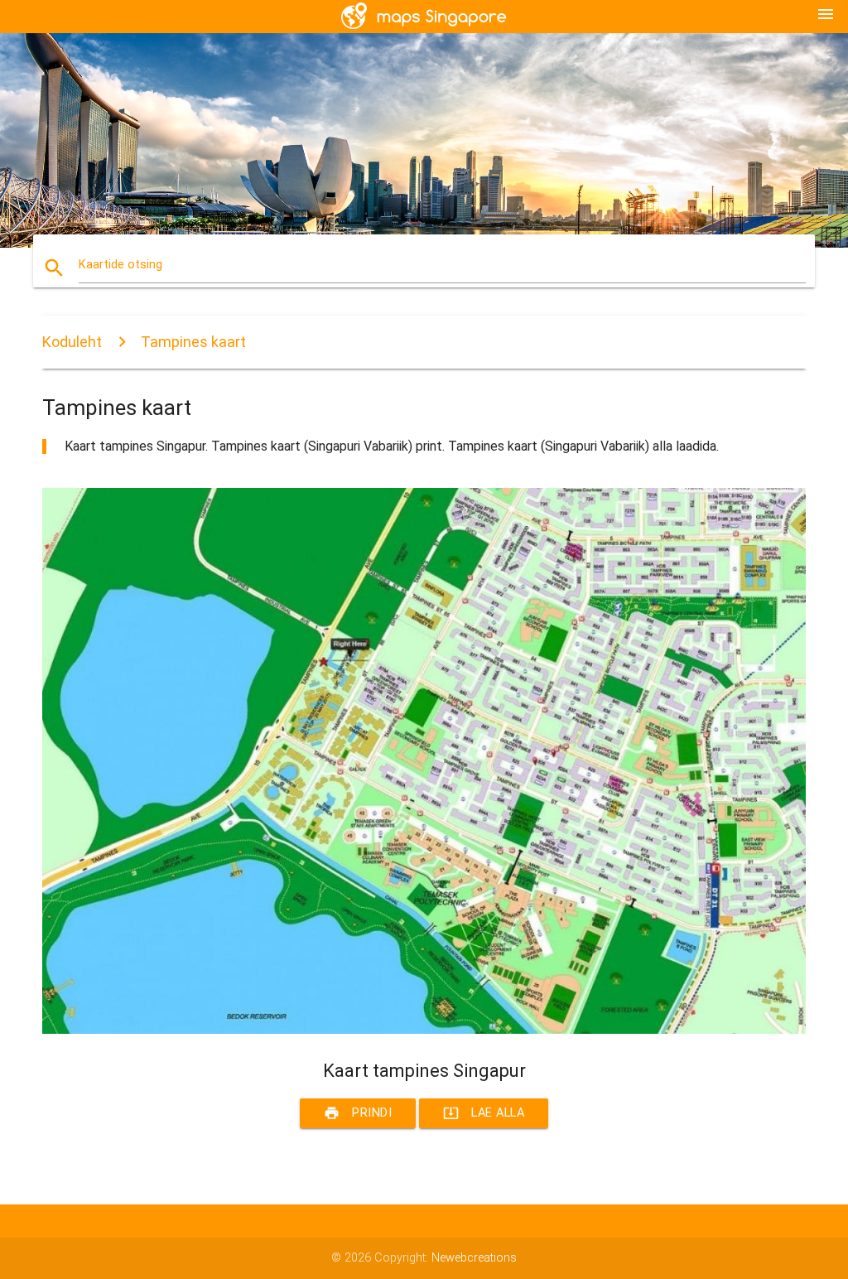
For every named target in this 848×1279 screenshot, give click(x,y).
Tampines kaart (193, 341)
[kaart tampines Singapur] (424, 1030)
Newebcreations (474, 1258)
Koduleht (72, 341)
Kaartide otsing (120, 265)
